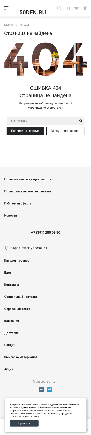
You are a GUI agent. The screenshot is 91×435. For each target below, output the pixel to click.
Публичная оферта (18, 203)
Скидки (9, 345)
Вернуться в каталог (65, 131)
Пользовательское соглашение (27, 191)
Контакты (11, 284)
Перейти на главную (25, 131)
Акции (8, 369)
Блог (7, 272)
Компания (11, 321)
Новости (10, 215)
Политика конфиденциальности (28, 179)
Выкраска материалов (20, 357)
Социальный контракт (20, 296)
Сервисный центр (17, 309)
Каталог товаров (16, 260)
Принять (24, 423)
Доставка (11, 333)
